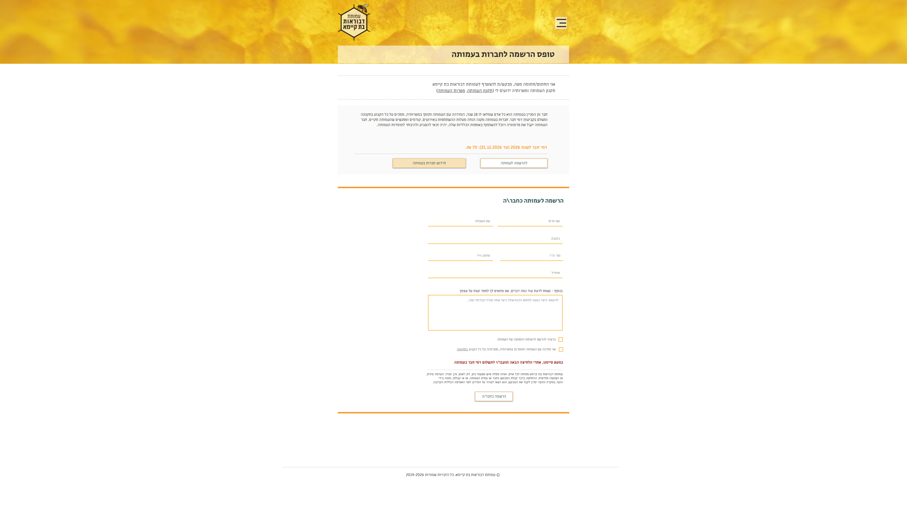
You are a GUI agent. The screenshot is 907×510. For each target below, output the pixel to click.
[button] (561, 23)
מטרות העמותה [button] (451, 91)
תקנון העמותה (479, 91)
